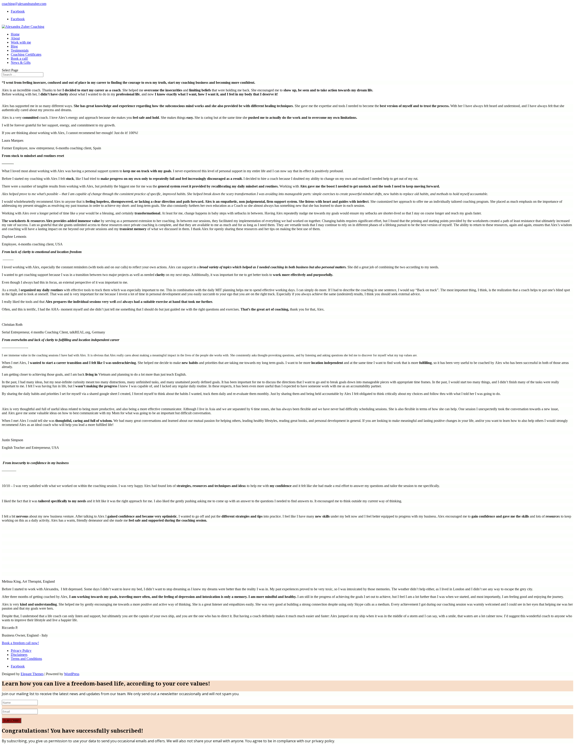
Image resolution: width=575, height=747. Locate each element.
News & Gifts (21, 62)
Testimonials (20, 50)
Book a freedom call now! (20, 643)
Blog (14, 46)
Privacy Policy (21, 650)
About (15, 38)
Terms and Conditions (26, 659)
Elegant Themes (32, 674)
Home (15, 34)
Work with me (21, 42)
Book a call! (19, 58)
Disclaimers (19, 655)
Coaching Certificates (26, 54)
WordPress (71, 674)
